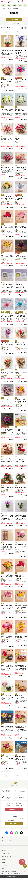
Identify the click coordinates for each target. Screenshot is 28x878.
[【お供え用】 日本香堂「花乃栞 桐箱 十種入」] (7, 535)
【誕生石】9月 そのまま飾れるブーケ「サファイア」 (7, 344)
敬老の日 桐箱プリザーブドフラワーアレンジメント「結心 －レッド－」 (21, 576)
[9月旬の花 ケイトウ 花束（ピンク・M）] (7, 362)
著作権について (4, 873)
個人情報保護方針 (14, 871)
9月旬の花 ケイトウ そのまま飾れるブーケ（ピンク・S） (20, 344)
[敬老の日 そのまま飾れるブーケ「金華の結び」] (7, 626)
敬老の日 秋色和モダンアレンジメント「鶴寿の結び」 (21, 546)
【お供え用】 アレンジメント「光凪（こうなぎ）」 (21, 110)
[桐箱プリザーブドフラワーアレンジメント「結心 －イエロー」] (7, 246)
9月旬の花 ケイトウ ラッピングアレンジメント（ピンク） (7, 140)
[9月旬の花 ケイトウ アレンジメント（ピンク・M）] (7, 70)
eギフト (9, 5)
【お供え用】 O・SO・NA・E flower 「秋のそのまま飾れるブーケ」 (20, 401)
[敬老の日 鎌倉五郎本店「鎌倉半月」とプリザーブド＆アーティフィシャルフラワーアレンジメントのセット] (21, 747)
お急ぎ (20, 5)
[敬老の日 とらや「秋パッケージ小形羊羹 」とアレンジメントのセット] (7, 655)
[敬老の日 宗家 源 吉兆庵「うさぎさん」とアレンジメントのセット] (7, 717)
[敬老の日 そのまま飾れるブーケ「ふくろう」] (21, 626)
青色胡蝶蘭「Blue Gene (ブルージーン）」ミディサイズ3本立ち (20, 52)
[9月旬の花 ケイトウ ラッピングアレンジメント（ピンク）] (7, 129)
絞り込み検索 (15, 19)
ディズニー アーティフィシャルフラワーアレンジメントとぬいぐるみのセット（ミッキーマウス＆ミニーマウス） (21, 461)
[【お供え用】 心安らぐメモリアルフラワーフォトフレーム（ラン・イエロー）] (21, 275)
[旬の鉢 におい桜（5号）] (21, 478)
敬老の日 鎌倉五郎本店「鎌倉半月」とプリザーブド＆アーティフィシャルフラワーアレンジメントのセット (20, 759)
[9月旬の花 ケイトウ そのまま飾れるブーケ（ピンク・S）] (21, 333)
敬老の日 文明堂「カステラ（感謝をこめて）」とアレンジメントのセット (21, 728)
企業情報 (2, 871)
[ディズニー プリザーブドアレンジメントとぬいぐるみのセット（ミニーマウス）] (7, 449)
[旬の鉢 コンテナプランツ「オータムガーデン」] (7, 478)
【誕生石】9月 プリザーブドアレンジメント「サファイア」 (20, 198)
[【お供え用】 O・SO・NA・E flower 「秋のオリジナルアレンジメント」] (21, 158)
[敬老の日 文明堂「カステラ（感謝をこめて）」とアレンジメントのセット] (21, 717)
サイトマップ (10, 873)
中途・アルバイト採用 (23, 873)
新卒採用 (16, 873)
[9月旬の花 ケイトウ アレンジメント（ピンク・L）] (21, 129)
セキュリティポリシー (23, 871)
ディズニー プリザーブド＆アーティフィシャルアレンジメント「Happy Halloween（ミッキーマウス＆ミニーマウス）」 (21, 258)
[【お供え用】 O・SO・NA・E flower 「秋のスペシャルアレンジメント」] (7, 187)
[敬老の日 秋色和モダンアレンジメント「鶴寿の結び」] (21, 535)
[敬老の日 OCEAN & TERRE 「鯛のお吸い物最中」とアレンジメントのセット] (21, 655)
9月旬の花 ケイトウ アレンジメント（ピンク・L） (20, 140)
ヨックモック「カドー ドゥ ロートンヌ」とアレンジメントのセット (21, 431)
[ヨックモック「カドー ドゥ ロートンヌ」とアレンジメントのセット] (21, 419)
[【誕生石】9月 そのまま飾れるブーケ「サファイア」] (7, 333)
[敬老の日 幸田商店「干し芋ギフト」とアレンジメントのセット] (21, 686)
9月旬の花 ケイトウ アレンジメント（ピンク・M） (7, 81)
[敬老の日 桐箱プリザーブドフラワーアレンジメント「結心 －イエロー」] (21, 596)
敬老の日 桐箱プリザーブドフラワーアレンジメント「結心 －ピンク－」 (7, 607)
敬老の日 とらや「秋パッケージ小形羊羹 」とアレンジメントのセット (7, 667)
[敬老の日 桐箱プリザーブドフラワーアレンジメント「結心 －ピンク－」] (7, 596)
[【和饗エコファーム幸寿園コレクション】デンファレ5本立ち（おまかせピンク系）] (7, 506)
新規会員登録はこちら (14, 809)
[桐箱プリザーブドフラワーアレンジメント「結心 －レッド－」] (7, 216)
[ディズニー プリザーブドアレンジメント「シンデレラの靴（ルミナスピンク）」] (7, 304)
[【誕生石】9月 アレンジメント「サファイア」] (21, 70)
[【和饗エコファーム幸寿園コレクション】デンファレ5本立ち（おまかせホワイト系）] (21, 506)
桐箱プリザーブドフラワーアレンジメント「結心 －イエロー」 (7, 257)
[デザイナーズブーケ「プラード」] (7, 390)
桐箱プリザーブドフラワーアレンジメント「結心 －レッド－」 (7, 227)
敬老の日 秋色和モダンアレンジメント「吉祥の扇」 (7, 576)
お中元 (14, 5)
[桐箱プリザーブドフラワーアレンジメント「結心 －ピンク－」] (21, 216)
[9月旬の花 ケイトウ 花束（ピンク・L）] (21, 362)
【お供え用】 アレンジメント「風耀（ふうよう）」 (7, 110)
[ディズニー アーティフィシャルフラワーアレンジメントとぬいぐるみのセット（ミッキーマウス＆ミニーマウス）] (21, 449)
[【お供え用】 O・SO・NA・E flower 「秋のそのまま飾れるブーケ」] (21, 390)
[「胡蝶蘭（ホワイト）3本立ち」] (7, 41)
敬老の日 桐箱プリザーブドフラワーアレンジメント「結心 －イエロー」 (21, 607)
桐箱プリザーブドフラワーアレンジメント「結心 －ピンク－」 (20, 227)
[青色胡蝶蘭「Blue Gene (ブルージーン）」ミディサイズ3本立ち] (21, 41)
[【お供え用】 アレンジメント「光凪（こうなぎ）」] (21, 99)
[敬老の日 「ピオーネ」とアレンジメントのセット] (7, 686)
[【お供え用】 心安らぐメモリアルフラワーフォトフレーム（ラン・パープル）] (7, 275)
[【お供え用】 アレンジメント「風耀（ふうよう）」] (7, 99)
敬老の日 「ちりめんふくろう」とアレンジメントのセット (7, 758)
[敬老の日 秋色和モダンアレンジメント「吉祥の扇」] (7, 565)
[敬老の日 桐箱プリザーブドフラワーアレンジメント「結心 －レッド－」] (21, 565)
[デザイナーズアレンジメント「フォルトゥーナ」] (7, 158)
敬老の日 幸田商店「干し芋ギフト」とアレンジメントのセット (21, 697)
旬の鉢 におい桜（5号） (20, 487)
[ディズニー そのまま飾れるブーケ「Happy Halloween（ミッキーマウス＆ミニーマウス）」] (7, 419)
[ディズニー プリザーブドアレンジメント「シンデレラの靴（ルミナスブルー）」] (21, 304)
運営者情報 (7, 871)
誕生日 (3, 5)
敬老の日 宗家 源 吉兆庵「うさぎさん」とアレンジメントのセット (7, 728)
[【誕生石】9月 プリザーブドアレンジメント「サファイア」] (21, 187)
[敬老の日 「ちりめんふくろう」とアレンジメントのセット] (7, 747)
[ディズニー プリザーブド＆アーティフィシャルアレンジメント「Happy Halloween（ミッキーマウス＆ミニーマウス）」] (21, 246)
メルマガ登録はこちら (14, 823)
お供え (25, 5)
